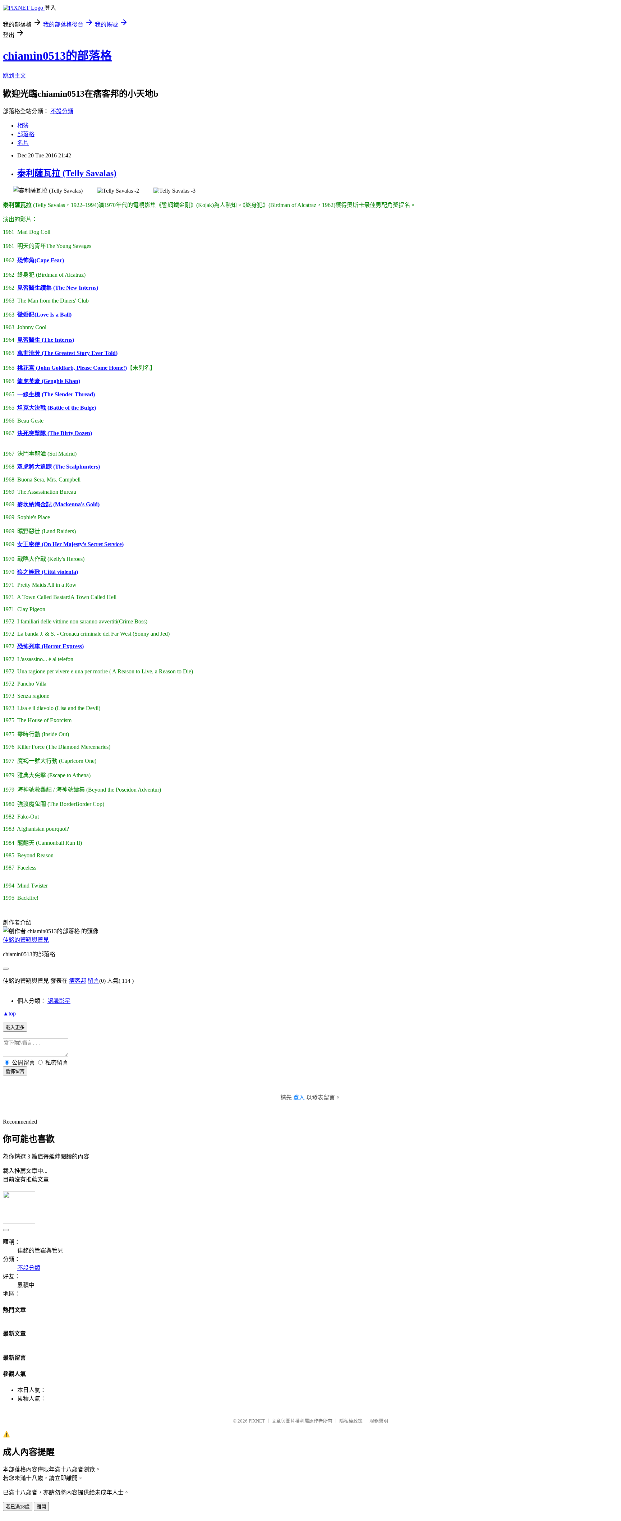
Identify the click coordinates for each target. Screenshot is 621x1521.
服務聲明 (378, 1421)
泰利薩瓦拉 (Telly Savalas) (66, 173)
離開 (41, 1507)
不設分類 (61, 111)
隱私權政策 (351, 1421)
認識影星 (58, 1001)
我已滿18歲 (17, 1507)
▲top (9, 1013)
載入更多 (15, 1027)
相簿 (23, 126)
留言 (93, 981)
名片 (23, 143)
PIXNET (257, 1421)
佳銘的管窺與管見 (26, 940)
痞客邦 (77, 981)
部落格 (25, 134)
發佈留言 (15, 1071)
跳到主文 (14, 76)
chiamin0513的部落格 (57, 55)
